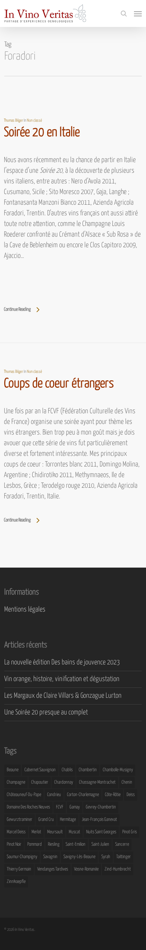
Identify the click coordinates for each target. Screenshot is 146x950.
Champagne (16, 782)
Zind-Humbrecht (118, 869)
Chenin (127, 782)
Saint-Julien (100, 844)
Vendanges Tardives (52, 869)
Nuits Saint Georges (101, 832)
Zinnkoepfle (16, 881)
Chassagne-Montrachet (97, 782)
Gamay (74, 807)
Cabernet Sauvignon (40, 770)
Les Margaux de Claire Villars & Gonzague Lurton (63, 695)
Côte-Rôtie (112, 794)
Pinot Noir (14, 844)
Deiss (131, 794)
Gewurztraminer (19, 819)
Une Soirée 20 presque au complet (46, 712)
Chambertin (88, 770)
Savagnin (50, 857)
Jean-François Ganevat (99, 819)
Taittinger (123, 857)
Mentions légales (24, 609)
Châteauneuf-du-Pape (24, 794)
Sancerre (122, 844)
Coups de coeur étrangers (59, 383)
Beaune (12, 770)
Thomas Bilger (13, 120)
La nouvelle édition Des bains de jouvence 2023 (62, 662)
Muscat (74, 832)
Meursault (55, 832)
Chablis (67, 770)
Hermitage (68, 819)
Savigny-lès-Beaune (79, 857)
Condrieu (54, 794)
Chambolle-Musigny (118, 770)
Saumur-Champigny (22, 857)
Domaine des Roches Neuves (28, 807)
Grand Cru (46, 819)
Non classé (34, 120)
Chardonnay (63, 782)
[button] (138, 13)
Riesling (54, 844)
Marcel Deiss (16, 832)
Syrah (105, 857)
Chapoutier (39, 782)
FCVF (59, 807)
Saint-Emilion (75, 844)
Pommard (34, 844)
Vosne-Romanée (86, 869)
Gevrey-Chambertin (101, 807)
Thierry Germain (19, 869)
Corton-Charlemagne (83, 794)
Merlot (36, 832)
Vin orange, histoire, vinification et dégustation (61, 679)
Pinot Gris (129, 832)
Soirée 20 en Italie (42, 132)
